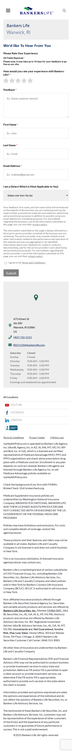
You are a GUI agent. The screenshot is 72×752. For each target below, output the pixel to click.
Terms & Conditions (13, 437)
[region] (36, 301)
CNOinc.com (57, 437)
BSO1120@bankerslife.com (29, 345)
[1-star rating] (6, 80)
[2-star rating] (12, 80)
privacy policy (39, 224)
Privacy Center (37, 437)
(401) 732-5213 (22, 337)
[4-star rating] (24, 80)
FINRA (51, 610)
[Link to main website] (36, 10)
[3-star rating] (18, 80)
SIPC (59, 610)
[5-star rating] (30, 80)
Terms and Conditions (33, 262)
